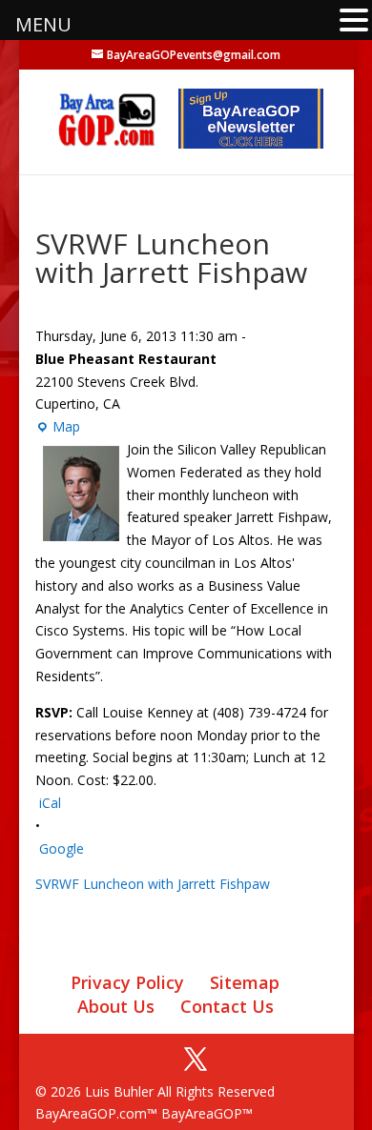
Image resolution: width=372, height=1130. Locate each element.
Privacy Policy (127, 982)
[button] (354, 21)
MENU (43, 24)
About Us (116, 1006)
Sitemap (244, 982)
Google (61, 848)
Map (57, 427)
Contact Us (227, 1006)
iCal (50, 803)
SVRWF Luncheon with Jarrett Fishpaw (152, 884)
